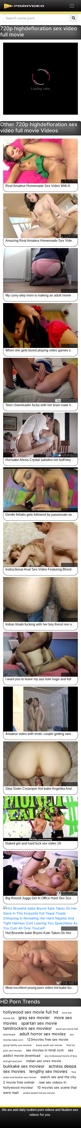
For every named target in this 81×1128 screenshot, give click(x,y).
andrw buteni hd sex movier (39, 1092)
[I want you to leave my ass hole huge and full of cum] (40, 654)
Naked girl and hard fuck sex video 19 (33, 843)
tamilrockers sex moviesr (27, 1028)
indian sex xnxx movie (43, 1061)
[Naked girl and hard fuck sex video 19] (40, 818)
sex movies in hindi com (45, 1050)
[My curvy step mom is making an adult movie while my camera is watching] (40, 270)
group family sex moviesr (17, 1045)
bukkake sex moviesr (23, 1066)
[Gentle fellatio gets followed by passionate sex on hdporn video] (40, 489)
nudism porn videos (40, 1110)
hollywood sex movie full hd (30, 1012)
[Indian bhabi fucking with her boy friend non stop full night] (40, 599)
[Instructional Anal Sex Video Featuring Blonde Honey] (40, 544)
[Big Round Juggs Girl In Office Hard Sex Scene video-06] (40, 873)
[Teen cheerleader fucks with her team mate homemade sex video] (40, 380)
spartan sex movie (39, 1023)
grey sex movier (34, 1017)
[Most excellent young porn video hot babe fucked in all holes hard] (40, 962)
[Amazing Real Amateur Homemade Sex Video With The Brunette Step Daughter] (40, 215)
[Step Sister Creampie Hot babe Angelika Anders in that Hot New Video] (40, 763)
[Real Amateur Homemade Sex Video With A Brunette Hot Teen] (40, 161)
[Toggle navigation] (72, 6)
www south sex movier (49, 1045)
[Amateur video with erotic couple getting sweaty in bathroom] (40, 709)
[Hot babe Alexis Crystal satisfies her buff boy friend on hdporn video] (40, 435)
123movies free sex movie (47, 1039)
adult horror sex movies (43, 1033)
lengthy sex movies (48, 1071)
